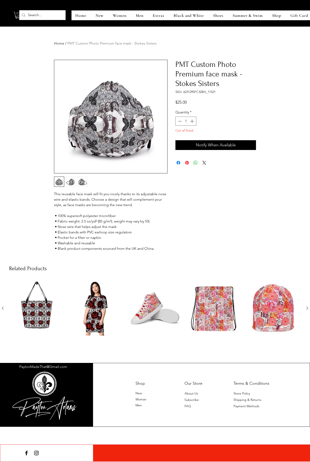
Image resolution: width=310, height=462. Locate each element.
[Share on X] (204, 162)
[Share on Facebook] (178, 162)
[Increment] (192, 121)
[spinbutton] (185, 121)
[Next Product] (307, 308)
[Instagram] (36, 453)
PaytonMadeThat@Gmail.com (43, 367)
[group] (155, 316)
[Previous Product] (2, 308)
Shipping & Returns (247, 400)
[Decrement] (179, 121)
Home (59, 43)
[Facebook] (26, 453)
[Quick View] (36, 308)
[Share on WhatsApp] (195, 162)
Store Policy (242, 393)
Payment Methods (247, 406)
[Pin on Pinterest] (187, 162)
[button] (18, 15)
